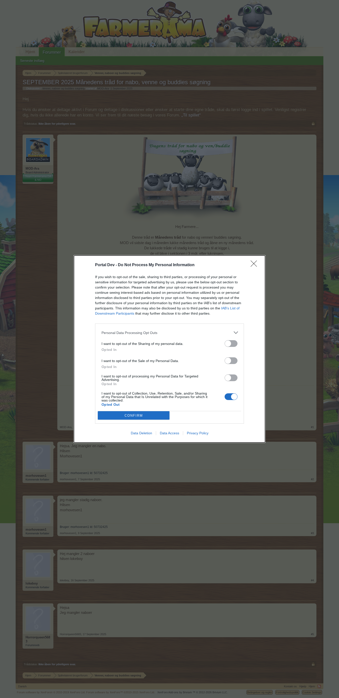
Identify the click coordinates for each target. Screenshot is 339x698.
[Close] (255, 265)
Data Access (169, 433)
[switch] (231, 343)
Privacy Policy (197, 433)
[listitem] (169, 332)
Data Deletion (141, 433)
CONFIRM (134, 415)
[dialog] (169, 349)
